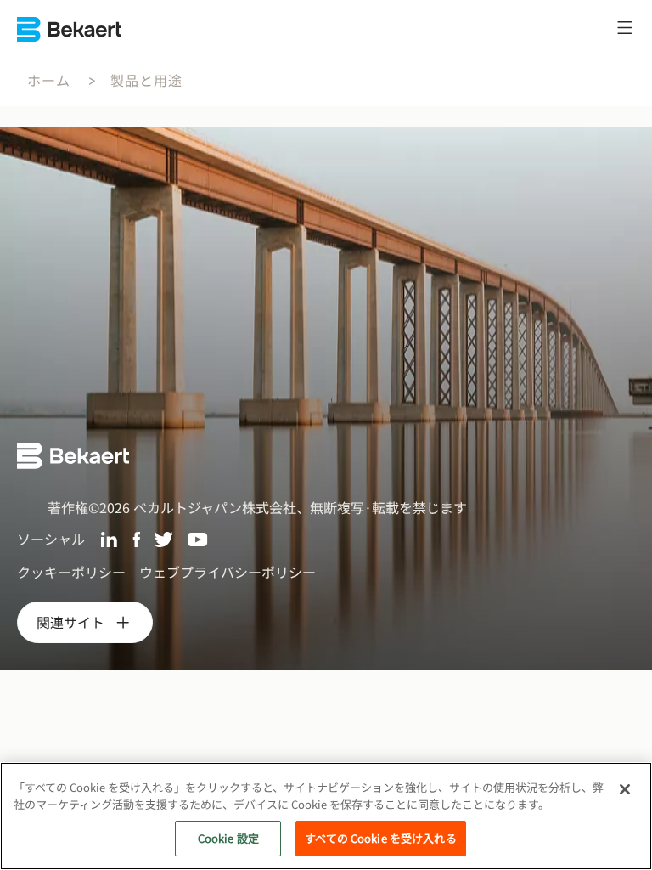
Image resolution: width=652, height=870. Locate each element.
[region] (326, 816)
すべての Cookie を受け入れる (380, 838)
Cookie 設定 (228, 838)
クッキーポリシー (71, 572)
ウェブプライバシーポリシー (227, 572)
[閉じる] (625, 789)
